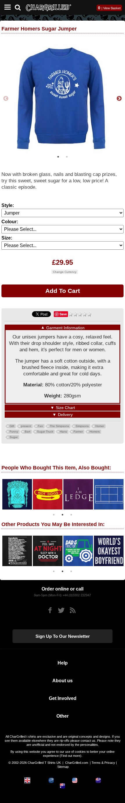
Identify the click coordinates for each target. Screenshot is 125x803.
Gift (12, 426)
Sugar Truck (45, 431)
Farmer (78, 431)
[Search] (19, 7)
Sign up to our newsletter (62, 636)
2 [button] (67, 157)
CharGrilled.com (76, 762)
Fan (40, 426)
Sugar (14, 437)
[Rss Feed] (72, 610)
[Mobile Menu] (6, 7)
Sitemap (63, 766)
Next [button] (119, 99)
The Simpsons (59, 426)
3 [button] (71, 515)
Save (63, 314)
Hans (63, 431)
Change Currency (64, 271)
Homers (95, 431)
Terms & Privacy (103, 762)
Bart (27, 431)
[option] (62, 98)
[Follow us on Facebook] (49, 610)
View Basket (112, 8)
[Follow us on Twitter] (61, 610)
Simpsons (82, 426)
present (26, 426)
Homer (99, 426)
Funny (14, 431)
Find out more (70, 755)
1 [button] (58, 157)
